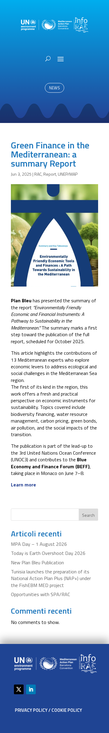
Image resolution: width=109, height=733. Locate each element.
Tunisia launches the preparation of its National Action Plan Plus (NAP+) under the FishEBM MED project (51, 578)
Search (88, 515)
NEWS (54, 88)
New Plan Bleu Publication (37, 562)
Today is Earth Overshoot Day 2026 (48, 553)
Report (49, 174)
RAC (37, 174)
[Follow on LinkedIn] (31, 689)
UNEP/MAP (68, 174)
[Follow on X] (19, 689)
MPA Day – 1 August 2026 (39, 544)
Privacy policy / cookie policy (48, 710)
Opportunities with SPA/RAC (40, 594)
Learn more (23, 484)
